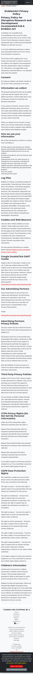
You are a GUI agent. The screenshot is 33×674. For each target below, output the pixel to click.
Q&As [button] (16, 619)
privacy (11, 663)
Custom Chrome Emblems (16, 627)
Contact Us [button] (16, 621)
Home (17, 612)
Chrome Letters (16, 633)
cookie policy (21, 663)
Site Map (16, 640)
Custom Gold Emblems (16, 629)
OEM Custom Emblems (16, 635)
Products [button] (16, 614)
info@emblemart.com (17, 651)
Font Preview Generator (16, 636)
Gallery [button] (16, 618)
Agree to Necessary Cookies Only (16, 669)
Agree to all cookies (16, 666)
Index (3, 6)
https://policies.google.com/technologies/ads (16, 284)
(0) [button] (17, 623)
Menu (28, 2)
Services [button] (16, 616)
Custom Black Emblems (16, 631)
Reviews (16, 638)
